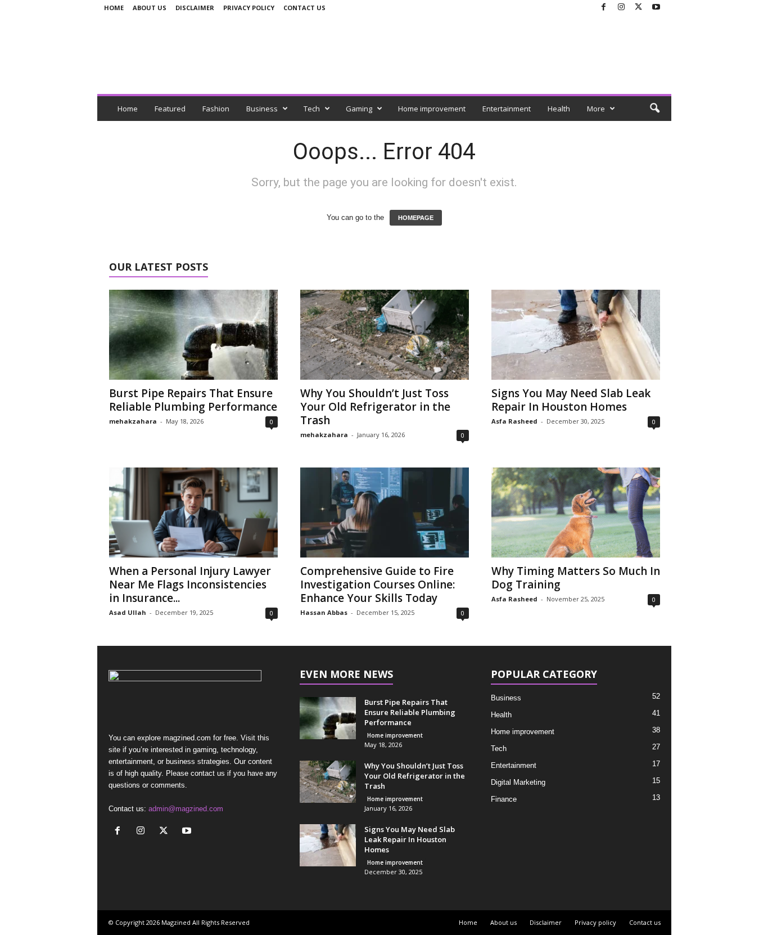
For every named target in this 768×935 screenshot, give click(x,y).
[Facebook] (604, 7)
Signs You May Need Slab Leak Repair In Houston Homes (570, 400)
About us (149, 7)
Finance (504, 799)
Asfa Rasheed (514, 421)
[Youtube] (656, 7)
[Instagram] (621, 7)
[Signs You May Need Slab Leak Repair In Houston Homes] (575, 335)
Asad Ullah (127, 612)
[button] (654, 108)
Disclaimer (194, 7)
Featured (170, 109)
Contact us (304, 7)
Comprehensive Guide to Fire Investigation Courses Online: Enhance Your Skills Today (377, 584)
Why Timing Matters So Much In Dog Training (575, 578)
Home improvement (432, 109)
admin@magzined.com (185, 808)
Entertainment (506, 109)
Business (262, 109)
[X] (638, 7)
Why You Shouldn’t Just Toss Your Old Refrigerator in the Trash (375, 407)
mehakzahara (133, 421)
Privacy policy (248, 7)
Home (114, 7)
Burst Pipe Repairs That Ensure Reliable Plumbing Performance (193, 400)
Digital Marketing (518, 782)
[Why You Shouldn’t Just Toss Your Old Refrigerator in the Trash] (384, 335)
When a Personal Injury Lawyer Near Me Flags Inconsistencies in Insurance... (190, 584)
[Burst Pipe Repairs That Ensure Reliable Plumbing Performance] (193, 335)
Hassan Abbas (323, 612)
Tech (312, 109)
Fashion (215, 109)
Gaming (359, 109)
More (596, 109)
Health (559, 109)
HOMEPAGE (415, 217)
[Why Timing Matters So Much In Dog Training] (575, 512)
